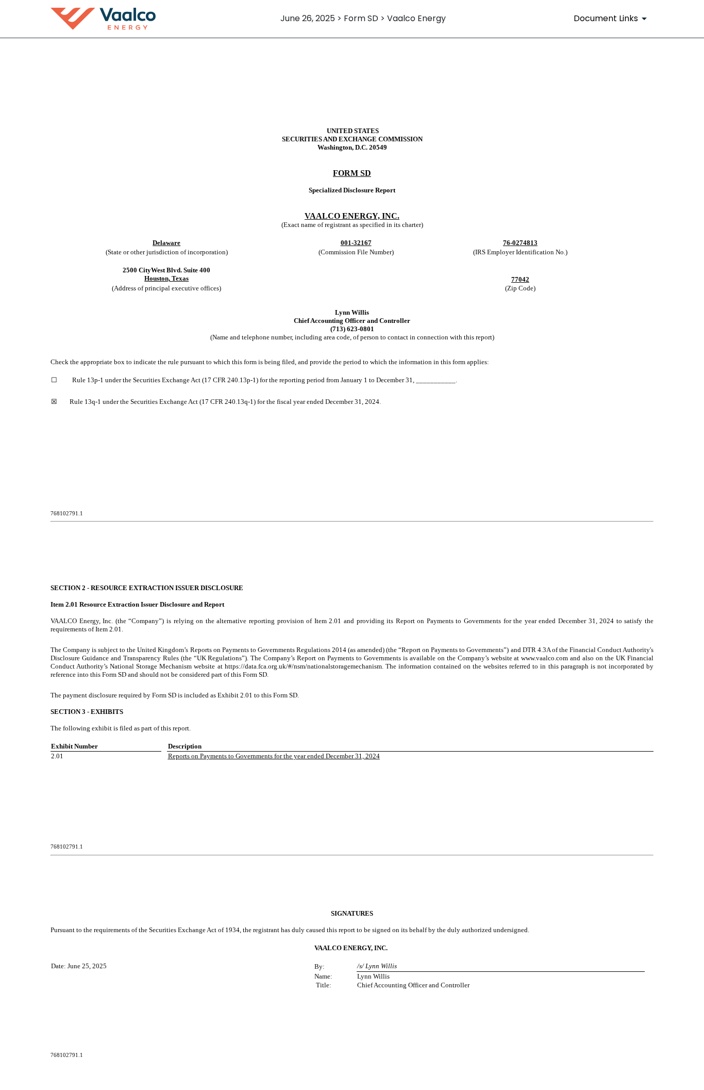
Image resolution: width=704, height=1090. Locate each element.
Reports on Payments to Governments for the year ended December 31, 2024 (274, 756)
